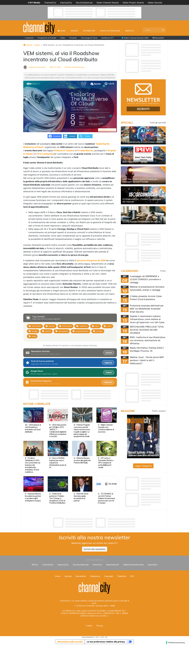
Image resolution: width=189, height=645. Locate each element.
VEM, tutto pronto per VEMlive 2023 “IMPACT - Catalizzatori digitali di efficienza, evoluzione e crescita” (57, 430)
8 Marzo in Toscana (64, 150)
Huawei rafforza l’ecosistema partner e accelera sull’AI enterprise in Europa (33, 497)
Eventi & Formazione (110, 31)
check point (67, 326)
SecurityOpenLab (84, 2)
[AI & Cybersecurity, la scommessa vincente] (143, 135)
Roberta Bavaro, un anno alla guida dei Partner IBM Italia (82, 460)
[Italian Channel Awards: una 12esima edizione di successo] (106, 415)
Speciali (68, 576)
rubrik (109, 326)
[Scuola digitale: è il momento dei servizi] (143, 215)
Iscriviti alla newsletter (94, 549)
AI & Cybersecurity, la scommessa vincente (142, 141)
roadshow (83, 326)
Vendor (74, 31)
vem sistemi (63, 331)
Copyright (108, 576)
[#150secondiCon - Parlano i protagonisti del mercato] (143, 195)
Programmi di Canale (47, 38)
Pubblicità (121, 576)
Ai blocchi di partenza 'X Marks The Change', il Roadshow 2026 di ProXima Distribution (57, 498)
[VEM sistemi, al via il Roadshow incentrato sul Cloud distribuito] (33, 415)
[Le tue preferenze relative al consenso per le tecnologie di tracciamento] (175, 642)
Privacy (99, 625)
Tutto (163, 271)
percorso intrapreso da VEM (91, 260)
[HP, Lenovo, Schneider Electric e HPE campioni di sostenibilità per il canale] (106, 448)
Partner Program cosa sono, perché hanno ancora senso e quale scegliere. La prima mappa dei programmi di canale (82, 430)
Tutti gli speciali (158, 122)
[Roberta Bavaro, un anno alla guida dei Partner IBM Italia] (82, 448)
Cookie (89, 625)
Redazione (95, 576)
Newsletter (159, 38)
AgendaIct (152, 564)
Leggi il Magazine (143, 466)
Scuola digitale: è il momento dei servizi (141, 221)
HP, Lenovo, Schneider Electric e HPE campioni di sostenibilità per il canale (105, 463)
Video (62, 38)
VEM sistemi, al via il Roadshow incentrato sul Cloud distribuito (33, 428)
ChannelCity (50, 2)
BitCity (35, 564)
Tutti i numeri (159, 411)
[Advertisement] (94, 523)
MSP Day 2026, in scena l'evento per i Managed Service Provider (140, 180)
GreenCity (97, 564)
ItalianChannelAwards (133, 564)
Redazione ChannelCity (37, 67)
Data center (36, 326)
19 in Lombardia (45, 154)
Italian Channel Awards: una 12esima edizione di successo (106, 428)
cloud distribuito (82, 331)
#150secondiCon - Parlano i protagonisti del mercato (141, 200)
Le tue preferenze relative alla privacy (106, 641)
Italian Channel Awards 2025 (135, 38)
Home (64, 30)
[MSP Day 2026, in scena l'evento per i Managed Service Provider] (143, 175)
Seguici (109, 372)
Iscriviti (109, 353)
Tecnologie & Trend (89, 38)
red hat (48, 331)
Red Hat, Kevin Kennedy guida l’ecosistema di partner (81, 497)
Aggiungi (108, 363)
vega (34, 336)
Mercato (129, 31)
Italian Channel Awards (108, 2)
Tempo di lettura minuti (75, 67)
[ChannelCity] (39, 28)
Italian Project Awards (133, 2)
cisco (97, 326)
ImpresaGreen (112, 564)
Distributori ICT (107, 38)
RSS (132, 576)
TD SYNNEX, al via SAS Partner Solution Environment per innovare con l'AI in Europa (106, 498)
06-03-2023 (56, 67)
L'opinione (29, 38)
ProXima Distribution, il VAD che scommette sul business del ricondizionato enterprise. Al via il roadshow (32, 465)
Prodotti (73, 38)
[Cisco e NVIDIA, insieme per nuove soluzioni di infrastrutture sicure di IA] (58, 448)
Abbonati (108, 382)
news (37, 45)
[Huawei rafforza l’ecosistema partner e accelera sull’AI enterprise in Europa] (33, 484)
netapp (34, 331)
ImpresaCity (66, 2)
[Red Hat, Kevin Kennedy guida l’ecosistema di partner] (82, 484)
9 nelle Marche (85, 150)
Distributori (89, 31)
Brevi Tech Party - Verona (134, 161)
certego (99, 331)
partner (52, 326)
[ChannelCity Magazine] (143, 436)
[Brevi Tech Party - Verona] (143, 155)
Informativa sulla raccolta (70, 641)
